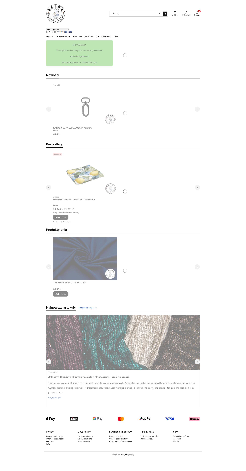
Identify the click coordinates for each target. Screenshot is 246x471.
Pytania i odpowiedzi (55, 439)
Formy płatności (115, 436)
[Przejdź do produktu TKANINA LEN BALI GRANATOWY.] (85, 258)
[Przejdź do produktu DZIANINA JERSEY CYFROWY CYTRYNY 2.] (85, 173)
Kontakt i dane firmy (180, 436)
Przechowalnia (84, 441)
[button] (165, 14)
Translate (67, 32)
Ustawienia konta (85, 439)
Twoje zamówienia (85, 436)
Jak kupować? (147, 439)
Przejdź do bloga (86, 308)
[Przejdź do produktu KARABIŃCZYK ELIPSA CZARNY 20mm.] (85, 104)
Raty (48, 444)
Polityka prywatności (149, 436)
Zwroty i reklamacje (54, 436)
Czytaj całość (54, 397)
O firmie (175, 441)
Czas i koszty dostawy (118, 439)
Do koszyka (60, 217)
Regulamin (50, 441)
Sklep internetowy (122, 455)
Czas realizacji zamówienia (120, 441)
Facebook (176, 439)
